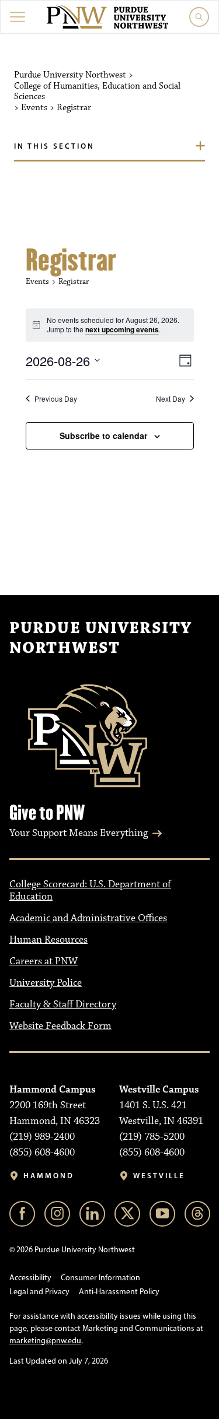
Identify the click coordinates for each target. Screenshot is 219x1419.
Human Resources (48, 939)
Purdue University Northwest (100, 638)
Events (37, 281)
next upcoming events (122, 329)
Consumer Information (100, 1278)
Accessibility (30, 1278)
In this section (54, 145)
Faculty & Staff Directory (62, 1004)
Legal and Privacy (39, 1292)
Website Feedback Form (60, 1026)
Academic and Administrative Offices (88, 918)
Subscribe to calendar (103, 435)
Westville (159, 1175)
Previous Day (55, 398)
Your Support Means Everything (78, 833)
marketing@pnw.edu (45, 1341)
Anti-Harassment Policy (119, 1292)
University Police (45, 983)
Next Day (170, 398)
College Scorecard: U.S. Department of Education (90, 890)
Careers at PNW (43, 961)
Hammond (48, 1175)
